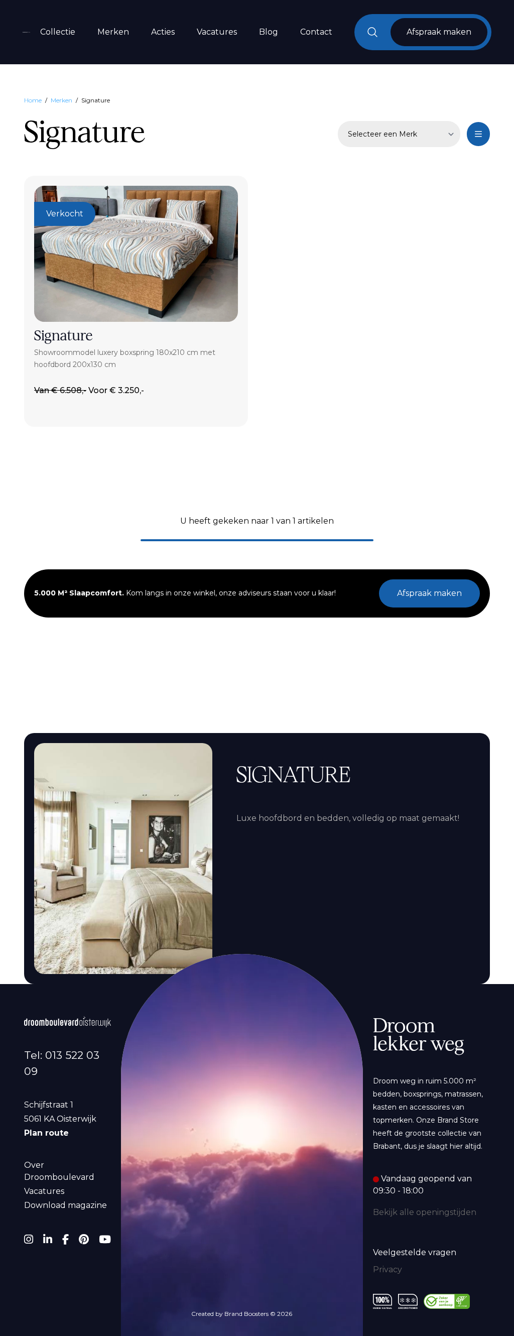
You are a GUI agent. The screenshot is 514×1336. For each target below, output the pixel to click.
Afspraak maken (429, 593)
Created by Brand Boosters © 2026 (241, 1313)
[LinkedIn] (47, 1240)
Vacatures (217, 32)
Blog (268, 32)
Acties (163, 32)
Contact (316, 32)
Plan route (46, 1133)
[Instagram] (28, 1240)
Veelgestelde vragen (414, 1252)
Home (33, 100)
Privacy (387, 1269)
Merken (113, 32)
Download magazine (65, 1205)
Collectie (57, 32)
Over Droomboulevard (59, 1171)
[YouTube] (105, 1240)
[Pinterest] (84, 1240)
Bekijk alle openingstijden (424, 1212)
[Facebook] (65, 1240)
